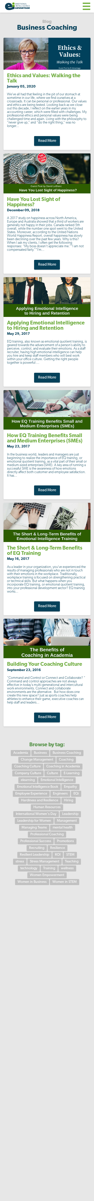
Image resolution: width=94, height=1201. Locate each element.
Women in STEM (64, 882)
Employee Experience (31, 794)
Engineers (60, 794)
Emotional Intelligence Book (37, 787)
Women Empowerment (47, 875)
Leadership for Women (34, 821)
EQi (76, 794)
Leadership (70, 814)
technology (28, 868)
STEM (70, 855)
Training (49, 868)
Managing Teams (34, 828)
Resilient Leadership (34, 855)
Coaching (66, 760)
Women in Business (32, 882)
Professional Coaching (47, 834)
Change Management (37, 760)
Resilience (57, 848)
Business (40, 753)
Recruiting (36, 848)
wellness (67, 868)
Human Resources (47, 807)
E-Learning (71, 773)
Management (67, 821)
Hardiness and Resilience (39, 800)
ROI (57, 855)
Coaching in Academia (63, 766)
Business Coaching (67, 753)
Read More (47, 141)
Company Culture (28, 773)
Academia (20, 753)
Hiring (68, 800)
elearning (28, 780)
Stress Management (44, 861)
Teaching (71, 861)
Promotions (65, 841)
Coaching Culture (27, 766)
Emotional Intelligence (57, 780)
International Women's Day (36, 814)
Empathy (70, 787)
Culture (52, 773)
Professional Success (35, 841)
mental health (63, 828)
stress (20, 861)
